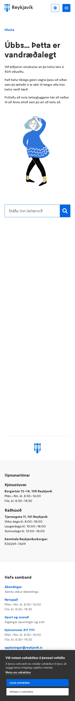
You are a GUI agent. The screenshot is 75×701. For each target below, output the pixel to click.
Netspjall (23, 604)
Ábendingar (22, 589)
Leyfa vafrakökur (20, 682)
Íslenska (55, 8)
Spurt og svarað (25, 619)
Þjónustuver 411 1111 (23, 634)
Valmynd (66, 8)
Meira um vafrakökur (18, 672)
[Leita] (65, 210)
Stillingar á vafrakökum (21, 692)
